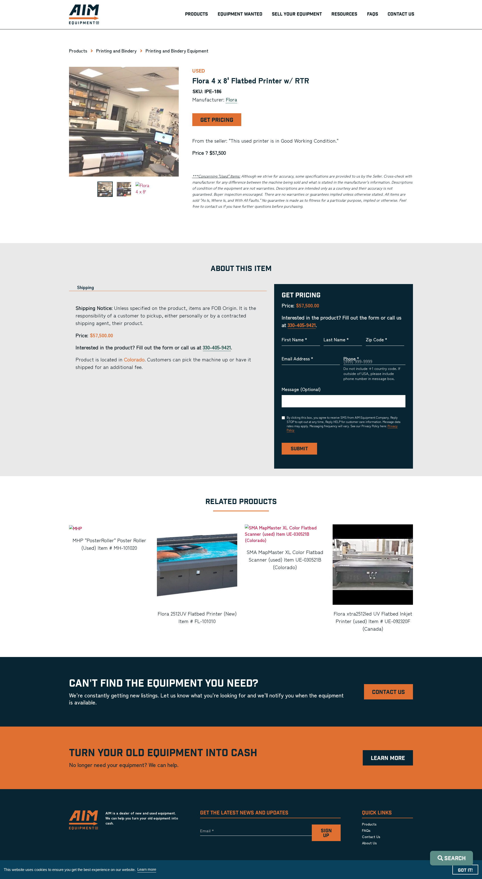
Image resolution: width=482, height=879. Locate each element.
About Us (369, 842)
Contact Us (388, 692)
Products (78, 50)
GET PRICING (216, 120)
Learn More (388, 758)
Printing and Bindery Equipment (177, 50)
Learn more (146, 869)
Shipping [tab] (85, 287)
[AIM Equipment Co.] (84, 15)
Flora (231, 99)
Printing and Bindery (116, 50)
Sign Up (326, 833)
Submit (299, 449)
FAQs (366, 830)
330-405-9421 (217, 347)
